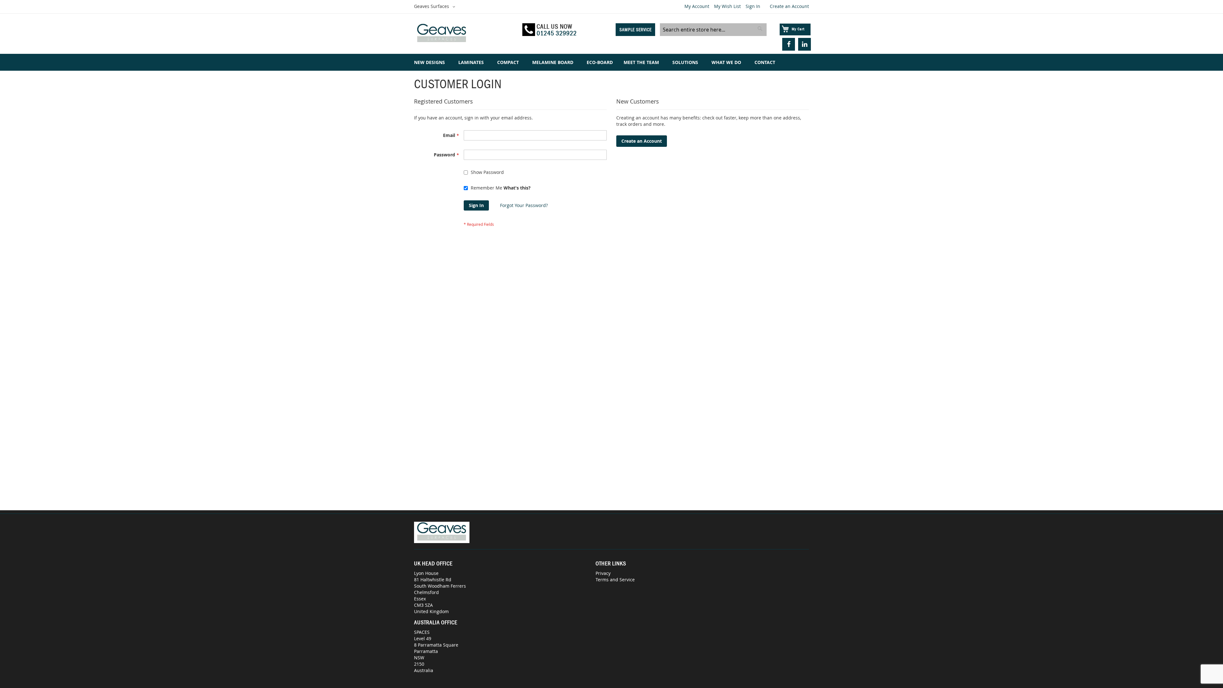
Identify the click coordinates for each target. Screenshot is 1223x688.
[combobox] (713, 29)
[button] (435, 6)
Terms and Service (615, 580)
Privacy (603, 573)
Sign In (753, 6)
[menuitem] (430, 62)
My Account (696, 6)
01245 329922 (557, 33)
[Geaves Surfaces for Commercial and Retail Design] (465, 34)
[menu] (611, 62)
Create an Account (789, 6)
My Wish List (727, 6)
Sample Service (635, 29)
